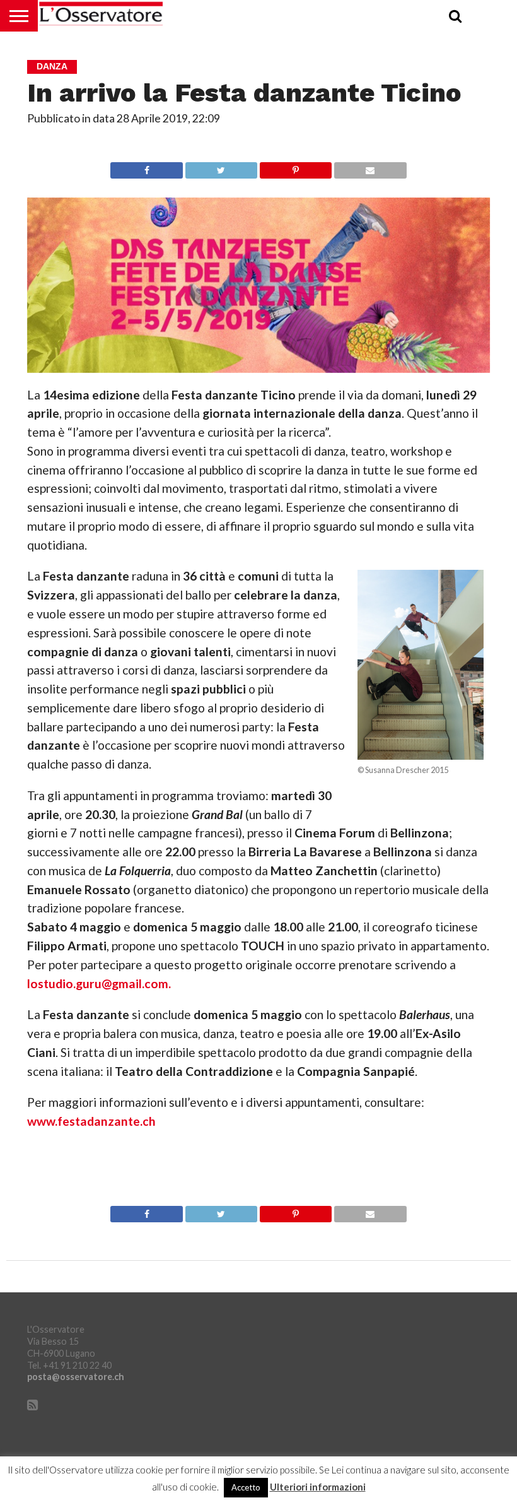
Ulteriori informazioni (318, 1487)
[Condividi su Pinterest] (295, 167)
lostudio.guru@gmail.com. (99, 983)
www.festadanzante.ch (91, 1121)
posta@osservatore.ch (75, 1376)
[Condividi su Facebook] (146, 167)
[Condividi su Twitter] (221, 167)
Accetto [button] (245, 1487)
